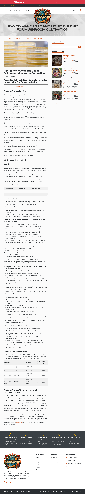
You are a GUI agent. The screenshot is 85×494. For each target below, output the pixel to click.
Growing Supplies (55, 459)
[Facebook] (4, 482)
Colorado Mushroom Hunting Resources (69, 92)
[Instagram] (6, 482)
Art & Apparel (54, 462)
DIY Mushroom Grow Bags (71, 81)
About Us (38, 464)
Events (21, 10)
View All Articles (57, 104)
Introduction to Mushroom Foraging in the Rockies (71, 69)
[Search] (79, 47)
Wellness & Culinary (56, 457)
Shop (10, 10)
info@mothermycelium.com (74, 463)
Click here (19, 422)
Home (5, 10)
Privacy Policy (62, 491)
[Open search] (74, 10)
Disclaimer (42, 491)
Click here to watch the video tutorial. (14, 86)
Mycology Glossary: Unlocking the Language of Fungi (71, 57)
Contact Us (38, 467)
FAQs (37, 470)
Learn (15, 10)
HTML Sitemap (78, 491)
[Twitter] (8, 482)
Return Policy (70, 491)
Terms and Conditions (51, 491)
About (27, 10)
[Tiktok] (10, 482)
